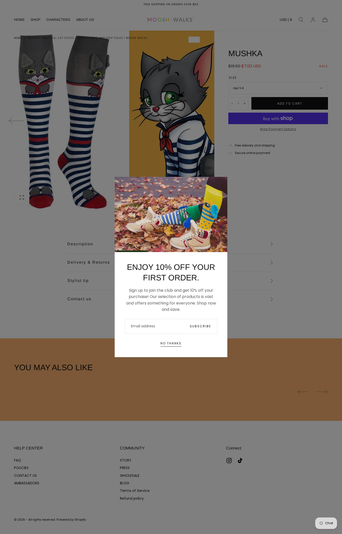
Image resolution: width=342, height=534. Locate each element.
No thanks (171, 343)
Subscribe (200, 326)
